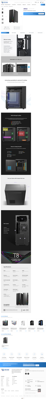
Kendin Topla (43, 4)
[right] (45, 325)
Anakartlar (7, 379)
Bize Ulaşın (13, 379)
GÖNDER (37, 365)
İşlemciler (2, 379)
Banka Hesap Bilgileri (14, 380)
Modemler (7, 384)
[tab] (5, 32)
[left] (1, 325)
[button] (42, 2)
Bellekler (2, 380)
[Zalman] (25, 8)
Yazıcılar (2, 384)
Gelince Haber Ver (41, 13)
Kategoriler (2, 376)
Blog (12, 384)
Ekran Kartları (7, 380)
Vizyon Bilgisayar (14, 376)
